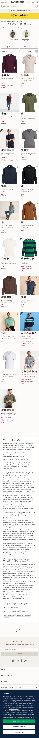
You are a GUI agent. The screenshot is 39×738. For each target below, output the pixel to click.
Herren (9, 21)
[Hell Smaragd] (5, 297)
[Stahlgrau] (2, 222)
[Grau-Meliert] (13, 150)
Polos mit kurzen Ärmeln (26, 40)
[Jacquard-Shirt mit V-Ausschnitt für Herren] (9, 247)
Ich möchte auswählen (19, 726)
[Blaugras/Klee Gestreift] (10, 150)
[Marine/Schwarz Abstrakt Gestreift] (8, 297)
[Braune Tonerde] (30, 371)
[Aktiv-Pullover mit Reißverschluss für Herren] (9, 210)
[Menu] (2, 2)
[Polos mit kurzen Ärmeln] (26, 34)
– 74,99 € (6, 418)
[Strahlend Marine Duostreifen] (22, 371)
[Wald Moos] (8, 75)
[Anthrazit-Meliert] (25, 371)
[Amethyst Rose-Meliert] (5, 150)
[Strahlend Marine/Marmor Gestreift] (35, 333)
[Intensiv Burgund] (2, 114)
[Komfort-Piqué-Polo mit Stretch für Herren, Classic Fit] (9, 360)
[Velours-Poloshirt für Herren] (9, 174)
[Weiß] (2, 371)
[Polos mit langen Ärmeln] (13, 34)
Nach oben (19, 632)
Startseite (3, 21)
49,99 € (4, 158)
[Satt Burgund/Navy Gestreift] (2, 75)
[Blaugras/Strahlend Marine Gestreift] (22, 258)
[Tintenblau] (22, 297)
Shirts (13, 21)
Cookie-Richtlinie (14, 709)
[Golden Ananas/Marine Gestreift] (25, 258)
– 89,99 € (26, 267)
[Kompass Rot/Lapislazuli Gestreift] (30, 333)
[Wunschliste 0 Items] (33, 2)
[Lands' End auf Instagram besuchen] (13, 661)
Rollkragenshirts (9, 615)
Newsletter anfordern (19, 642)
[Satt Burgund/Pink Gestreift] (33, 258)
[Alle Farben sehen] (17, 150)
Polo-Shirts (19, 21)
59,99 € (4, 83)
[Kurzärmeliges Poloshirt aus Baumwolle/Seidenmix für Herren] (9, 102)
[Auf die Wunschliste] (17, 56)
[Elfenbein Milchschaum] (22, 75)
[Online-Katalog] (6, 2)
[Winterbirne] (27, 150)
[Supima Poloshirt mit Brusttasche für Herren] (9, 321)
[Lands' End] (17, 2)
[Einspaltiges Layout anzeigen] (36, 51)
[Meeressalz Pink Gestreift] (27, 258)
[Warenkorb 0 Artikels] (37, 2)
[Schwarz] (22, 186)
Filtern (11, 47)
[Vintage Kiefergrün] (25, 297)
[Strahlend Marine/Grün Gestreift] (22, 333)
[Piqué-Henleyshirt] (9, 63)
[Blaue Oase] (8, 150)
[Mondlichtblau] (25, 150)
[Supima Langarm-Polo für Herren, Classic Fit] (9, 398)
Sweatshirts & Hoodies (23, 615)
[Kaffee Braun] (5, 258)
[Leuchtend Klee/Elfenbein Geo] (2, 333)
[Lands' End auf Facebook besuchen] (21, 661)
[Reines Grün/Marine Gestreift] (30, 258)
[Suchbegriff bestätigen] (35, 6)
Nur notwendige (19, 732)
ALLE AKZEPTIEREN (19, 721)
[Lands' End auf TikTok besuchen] (17, 661)
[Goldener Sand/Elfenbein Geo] (5, 333)
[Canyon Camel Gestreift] (13, 410)
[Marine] (2, 186)
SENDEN (19, 654)
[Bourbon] (8, 410)
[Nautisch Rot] (25, 75)
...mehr (36, 28)
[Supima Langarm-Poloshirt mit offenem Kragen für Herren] (9, 285)
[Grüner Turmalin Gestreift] (25, 333)
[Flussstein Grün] (22, 114)
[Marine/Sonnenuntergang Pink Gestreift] (33, 333)
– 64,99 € (26, 379)
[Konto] (29, 2)
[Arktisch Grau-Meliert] (22, 150)
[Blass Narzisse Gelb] (27, 371)
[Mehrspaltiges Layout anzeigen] (33, 51)
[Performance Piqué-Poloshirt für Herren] (9, 138)
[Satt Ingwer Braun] (22, 222)
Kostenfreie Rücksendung (19, 11)
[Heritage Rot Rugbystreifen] (27, 333)
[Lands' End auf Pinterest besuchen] (25, 661)
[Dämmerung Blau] (33, 371)
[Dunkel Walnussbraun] (2, 297)
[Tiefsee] (10, 297)
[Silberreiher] (2, 258)
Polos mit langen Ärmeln (13, 40)
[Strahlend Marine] (5, 75)
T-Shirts (6, 619)
